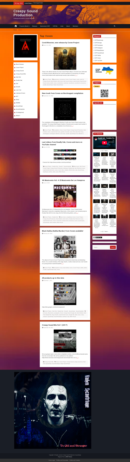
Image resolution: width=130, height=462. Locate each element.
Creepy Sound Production (25, 13)
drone (49, 131)
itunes (48, 83)
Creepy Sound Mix (49, 361)
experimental (76, 81)
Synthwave (45, 171)
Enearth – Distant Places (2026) (41, 3)
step (76, 170)
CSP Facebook (98, 45)
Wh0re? (18, 115)
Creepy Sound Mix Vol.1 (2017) (54, 325)
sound (75, 220)
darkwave (65, 168)
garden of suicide (65, 131)
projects (45, 316)
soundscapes (81, 220)
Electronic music (81, 168)
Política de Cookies (75, 460)
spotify (44, 84)
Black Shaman (20, 64)
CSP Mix (55, 26)
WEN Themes (69, 456)
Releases (34, 26)
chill (80, 166)
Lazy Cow (18, 90)
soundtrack (71, 83)
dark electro (66, 218)
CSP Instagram (98, 47)
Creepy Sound (46, 81)
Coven (67, 79)
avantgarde (56, 313)
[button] (106, 151)
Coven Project (48, 79)
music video (61, 170)
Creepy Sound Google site (70, 313)
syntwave (64, 316)
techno (50, 171)
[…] (76, 75)
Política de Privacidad (62, 460)
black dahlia (66, 267)
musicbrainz (60, 83)
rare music (62, 133)
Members (75, 26)
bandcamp (56, 79)
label (76, 314)
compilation (56, 130)
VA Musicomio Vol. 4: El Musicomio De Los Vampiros (63, 180)
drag (53, 314)
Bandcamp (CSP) (45, 26)
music (55, 83)
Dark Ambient (54, 81)
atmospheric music (58, 267)
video (54, 171)
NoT (17, 96)
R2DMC (18, 102)
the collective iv (80, 133)
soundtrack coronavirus (80, 83)
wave (57, 171)
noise (82, 314)
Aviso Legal (52, 460)
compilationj (69, 217)
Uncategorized (20, 112)
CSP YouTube (98, 60)
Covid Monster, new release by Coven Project (60, 43)
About (68, 26)
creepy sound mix (78, 361)
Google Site (71, 314)
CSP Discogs (98, 42)
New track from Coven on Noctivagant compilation (62, 93)
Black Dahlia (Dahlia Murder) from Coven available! (62, 231)
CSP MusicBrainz (99, 50)
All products (50, 313)
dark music (60, 81)
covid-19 (82, 79)
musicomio (59, 220)
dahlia (81, 267)
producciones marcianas (68, 220)
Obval (17, 99)
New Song (80, 131)
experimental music (55, 131)
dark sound (66, 81)
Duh (17, 83)
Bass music (76, 166)
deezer (71, 81)
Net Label (75, 131)
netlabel (66, 170)
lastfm (51, 83)
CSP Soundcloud (99, 53)
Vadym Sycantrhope (58, 84)
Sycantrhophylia (67, 166)
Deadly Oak (55, 166)
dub (76, 168)
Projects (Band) (23, 26)
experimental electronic (48, 170)
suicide (67, 133)
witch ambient (53, 222)
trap (68, 316)
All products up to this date (53, 278)
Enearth (61, 166)
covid (78, 79)
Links (61, 26)
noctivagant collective (54, 133)
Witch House (62, 171)
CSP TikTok (97, 55)
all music (45, 313)
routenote (65, 83)
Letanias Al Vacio (20, 93)
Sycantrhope (50, 84)
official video (72, 170)
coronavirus (62, 79)
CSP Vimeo (97, 58)
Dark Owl (54, 311)
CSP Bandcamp (98, 40)
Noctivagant (46, 133)
